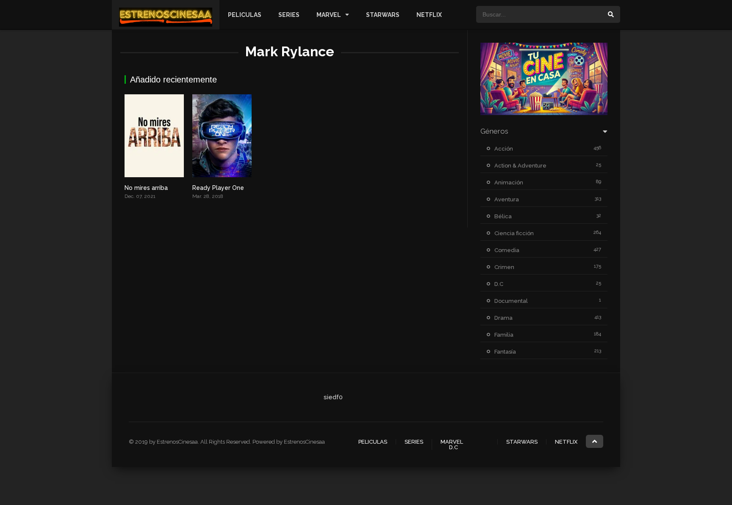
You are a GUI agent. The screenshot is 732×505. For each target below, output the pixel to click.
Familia (503, 335)
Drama (503, 318)
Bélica (503, 216)
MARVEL (328, 14)
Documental (511, 301)
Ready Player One (218, 187)
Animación (508, 182)
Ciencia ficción (514, 233)
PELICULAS (244, 14)
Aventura (506, 199)
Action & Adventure (520, 165)
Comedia (506, 250)
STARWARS (382, 14)
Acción (503, 148)
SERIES (288, 14)
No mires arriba (146, 187)
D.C (498, 284)
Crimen (504, 267)
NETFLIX (429, 14)
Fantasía (505, 352)
